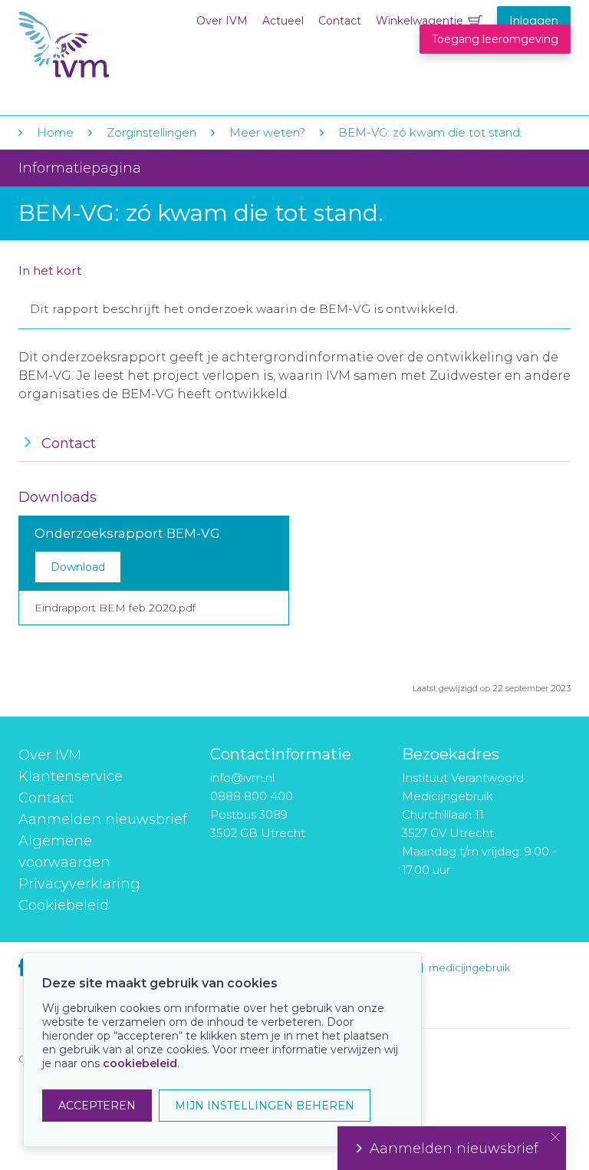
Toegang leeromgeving (495, 39)
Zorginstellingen (151, 132)
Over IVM (222, 21)
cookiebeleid (140, 1063)
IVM (112, 45)
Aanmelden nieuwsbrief (102, 819)
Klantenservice (70, 776)
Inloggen (533, 21)
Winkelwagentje (419, 21)
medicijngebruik (469, 967)
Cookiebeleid (63, 905)
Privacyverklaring (79, 883)
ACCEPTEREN (97, 1105)
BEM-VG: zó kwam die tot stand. (430, 132)
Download (78, 567)
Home (55, 132)
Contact (339, 21)
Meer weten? (267, 132)
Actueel (283, 21)
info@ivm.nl (242, 777)
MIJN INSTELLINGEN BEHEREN (264, 1105)
